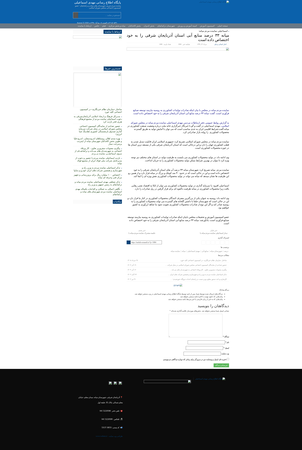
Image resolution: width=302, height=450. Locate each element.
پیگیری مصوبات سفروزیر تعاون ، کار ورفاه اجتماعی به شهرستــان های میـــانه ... (198, 270)
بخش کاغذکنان (134, 26)
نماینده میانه (175, 251)
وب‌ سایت (225, 354)
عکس (96, 26)
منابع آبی (205, 251)
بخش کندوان (149, 26)
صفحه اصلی (222, 26)
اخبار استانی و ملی (220, 44)
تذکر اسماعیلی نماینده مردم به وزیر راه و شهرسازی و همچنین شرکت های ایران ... (197, 274)
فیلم (104, 26)
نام (227, 342)
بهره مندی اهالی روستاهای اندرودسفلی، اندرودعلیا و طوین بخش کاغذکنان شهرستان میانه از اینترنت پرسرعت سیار (98, 141)
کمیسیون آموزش (207, 26)
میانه (183, 251)
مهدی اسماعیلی (193, 251)
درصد (226, 251)
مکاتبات (117, 201)
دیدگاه (226, 337)
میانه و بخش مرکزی (117, 26)
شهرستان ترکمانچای (166, 26)
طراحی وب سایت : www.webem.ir (109, 436)
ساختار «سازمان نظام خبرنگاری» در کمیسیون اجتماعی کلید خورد (203, 260)
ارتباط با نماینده (84, 26)
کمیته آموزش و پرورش (187, 26)
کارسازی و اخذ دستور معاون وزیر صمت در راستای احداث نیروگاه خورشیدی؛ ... (199, 279)
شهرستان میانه (216, 251)
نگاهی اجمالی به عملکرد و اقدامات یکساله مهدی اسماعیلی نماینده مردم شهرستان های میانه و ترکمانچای (98, 192)
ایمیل (226, 348)
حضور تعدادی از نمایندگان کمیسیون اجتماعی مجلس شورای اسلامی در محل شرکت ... (196, 265)
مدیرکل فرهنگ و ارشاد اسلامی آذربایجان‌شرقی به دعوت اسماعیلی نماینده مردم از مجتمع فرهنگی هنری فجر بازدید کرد (98, 119)
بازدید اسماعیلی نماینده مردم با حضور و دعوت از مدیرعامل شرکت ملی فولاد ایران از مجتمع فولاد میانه (98, 161)
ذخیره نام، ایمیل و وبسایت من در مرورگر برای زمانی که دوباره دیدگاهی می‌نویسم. (194, 359)
